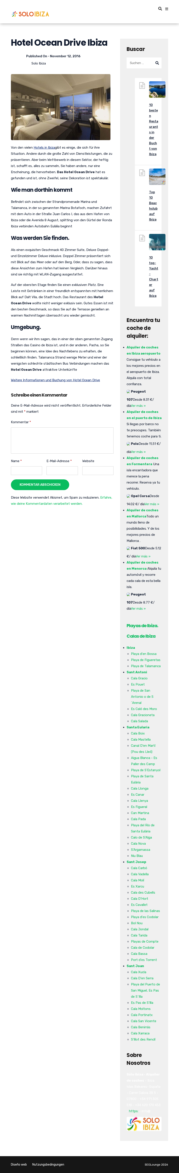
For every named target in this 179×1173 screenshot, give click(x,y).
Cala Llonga (139, 788)
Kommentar (21, 422)
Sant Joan (135, 966)
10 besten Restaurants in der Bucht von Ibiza (153, 129)
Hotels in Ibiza (44, 148)
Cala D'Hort (139, 899)
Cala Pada (138, 819)
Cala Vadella (140, 874)
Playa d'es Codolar (144, 917)
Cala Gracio (139, 678)
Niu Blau (137, 856)
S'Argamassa (140, 850)
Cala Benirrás (140, 1027)
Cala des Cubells (143, 893)
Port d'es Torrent (144, 960)
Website (88, 461)
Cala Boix (138, 733)
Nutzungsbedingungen (48, 1164)
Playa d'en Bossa (144, 654)
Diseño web (19, 1164)
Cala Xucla (138, 972)
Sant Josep (136, 862)
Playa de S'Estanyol (145, 770)
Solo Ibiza (38, 63)
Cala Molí (137, 880)
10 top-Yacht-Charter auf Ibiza (153, 277)
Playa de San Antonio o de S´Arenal (142, 697)
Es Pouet (138, 684)
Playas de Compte (144, 941)
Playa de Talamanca (146, 666)
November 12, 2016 (65, 56)
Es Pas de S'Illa (142, 1003)
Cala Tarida (139, 935)
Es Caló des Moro (144, 709)
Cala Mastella (141, 739)
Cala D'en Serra (142, 978)
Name (16, 461)
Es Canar (137, 795)
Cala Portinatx (142, 1015)
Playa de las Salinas (145, 911)
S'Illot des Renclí (143, 1039)
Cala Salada (139, 721)
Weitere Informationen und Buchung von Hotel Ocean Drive (55, 380)
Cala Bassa (139, 954)
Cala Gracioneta (143, 715)
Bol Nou (137, 923)
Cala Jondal (139, 929)
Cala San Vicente (143, 1021)
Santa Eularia (138, 727)
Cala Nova (138, 844)
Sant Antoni (137, 672)
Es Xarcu (137, 886)
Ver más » (138, 406)
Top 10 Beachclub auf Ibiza (153, 205)
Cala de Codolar (142, 948)
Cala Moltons (141, 1009)
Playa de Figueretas (145, 660)
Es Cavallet (139, 905)
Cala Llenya (139, 801)
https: (133, 1111)
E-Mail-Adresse (59, 461)
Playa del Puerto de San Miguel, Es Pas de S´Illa (145, 990)
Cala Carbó (139, 868)
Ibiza (131, 648)
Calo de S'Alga (141, 837)
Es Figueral (139, 807)
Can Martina (140, 813)
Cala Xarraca (140, 1033)
